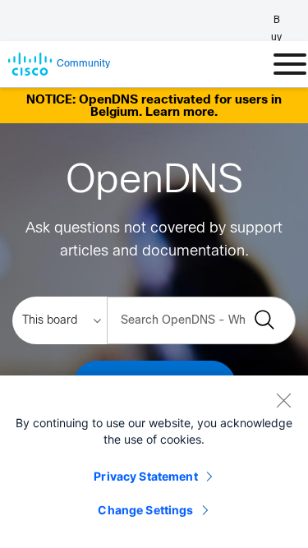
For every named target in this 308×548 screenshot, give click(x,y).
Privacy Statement (145, 476)
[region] (154, 461)
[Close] (283, 400)
